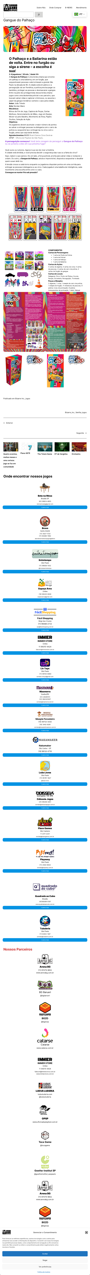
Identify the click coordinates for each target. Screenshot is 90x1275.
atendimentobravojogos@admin (45, 538)
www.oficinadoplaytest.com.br (45, 1122)
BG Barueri (45, 992)
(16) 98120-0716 (45, 751)
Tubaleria (45, 928)
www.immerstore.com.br (45, 1074)
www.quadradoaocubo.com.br (45, 904)
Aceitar (45, 1254)
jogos (28, 398)
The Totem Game (45, 454)
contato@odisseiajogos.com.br (45, 804)
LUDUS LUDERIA (45, 1090)
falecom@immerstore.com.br (45, 649)
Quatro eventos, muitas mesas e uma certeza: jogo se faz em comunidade (10, 460)
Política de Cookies (44, 1272)
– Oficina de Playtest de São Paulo (26, 138)
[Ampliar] (48, 485)
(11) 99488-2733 (45, 624)
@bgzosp (45, 1022)
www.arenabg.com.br (45, 973)
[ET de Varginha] (62, 447)
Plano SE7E (25, 453)
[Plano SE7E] (28, 446)
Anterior (9, 423)
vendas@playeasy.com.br (45, 867)
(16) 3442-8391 (45, 724)
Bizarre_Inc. (70, 412)
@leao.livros (45, 780)
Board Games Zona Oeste (37, 135)
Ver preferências (45, 1267)
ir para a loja (45, 507)
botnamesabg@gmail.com (45, 504)
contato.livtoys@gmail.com (45, 676)
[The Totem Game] (45, 447)
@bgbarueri (45, 995)
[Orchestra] (79, 447)
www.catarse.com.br (45, 1048)
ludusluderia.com (45, 1094)
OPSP (45, 1118)
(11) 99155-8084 (45, 674)
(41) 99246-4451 (45, 802)
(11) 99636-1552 (45, 566)
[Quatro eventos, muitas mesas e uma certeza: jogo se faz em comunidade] (10, 447)
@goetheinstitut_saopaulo (45, 1174)
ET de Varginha (61, 454)
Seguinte (80, 433)
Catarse (45, 1044)
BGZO (45, 1018)
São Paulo (45, 931)
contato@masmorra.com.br (45, 702)
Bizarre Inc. (20, 398)
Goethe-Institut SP (45, 1170)
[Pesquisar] (39, 14)
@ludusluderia (45, 1097)
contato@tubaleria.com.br (45, 936)
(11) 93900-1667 (45, 934)
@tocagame (45, 1145)
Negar (45, 1260)
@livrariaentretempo (45, 568)
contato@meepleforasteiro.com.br (45, 727)
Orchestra (76, 454)
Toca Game (45, 1142)
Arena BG (45, 966)
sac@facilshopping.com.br (45, 627)
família (78, 412)
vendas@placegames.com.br (45, 836)
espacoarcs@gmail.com (45, 597)
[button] (86, 1232)
